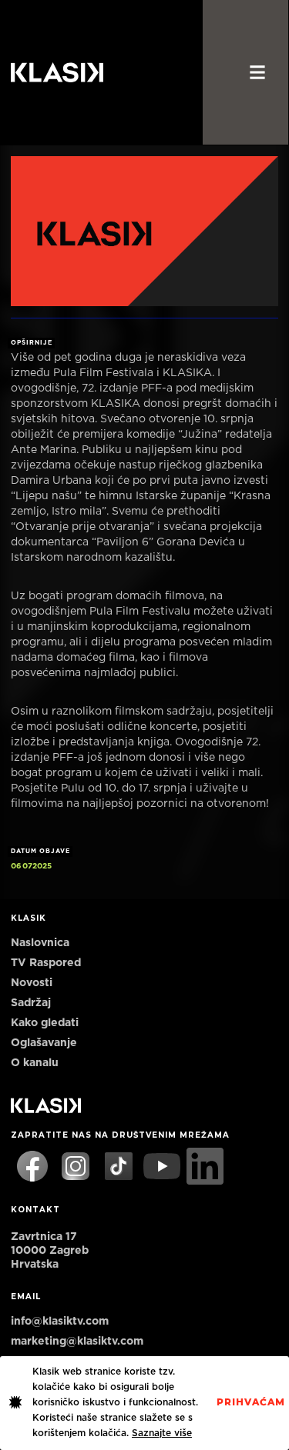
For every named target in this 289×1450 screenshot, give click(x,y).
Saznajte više (162, 1433)
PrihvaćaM (251, 1402)
